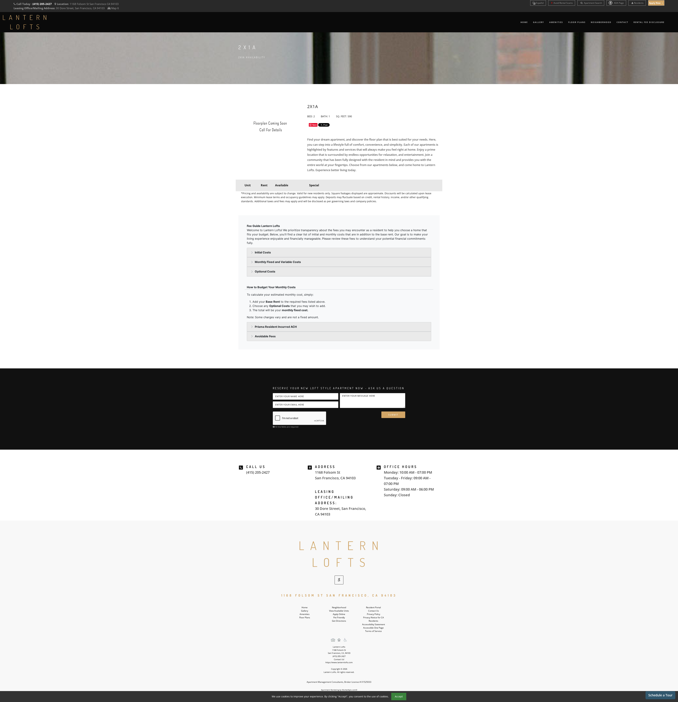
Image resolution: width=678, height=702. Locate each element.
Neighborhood (601, 22)
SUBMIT (393, 414)
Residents (639, 2)
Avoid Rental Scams (563, 2)
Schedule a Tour (660, 695)
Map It (115, 8)
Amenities (556, 22)
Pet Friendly (339, 617)
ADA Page (618, 2)
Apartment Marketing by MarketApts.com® (339, 690)
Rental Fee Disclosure (649, 22)
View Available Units (339, 610)
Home (524, 22)
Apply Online (339, 614)
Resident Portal (373, 607)
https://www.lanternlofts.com (339, 662)
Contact (622, 22)
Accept (399, 696)
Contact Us (373, 610)
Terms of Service (373, 631)
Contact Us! (339, 659)
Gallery (538, 22)
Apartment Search (592, 2)
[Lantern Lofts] (339, 554)
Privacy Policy (373, 614)
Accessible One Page (373, 627)
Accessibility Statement (373, 624)
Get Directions (339, 620)
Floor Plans (576, 22)
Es (539, 2)
